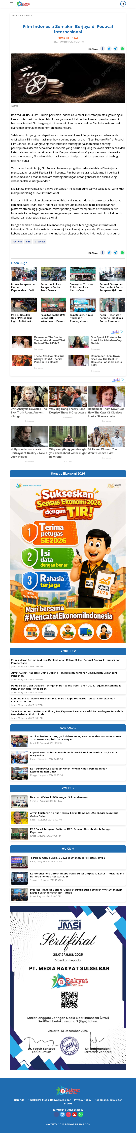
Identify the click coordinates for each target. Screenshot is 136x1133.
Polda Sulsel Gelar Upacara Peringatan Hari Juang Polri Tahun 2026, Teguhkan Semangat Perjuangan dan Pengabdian (66, 687)
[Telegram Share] (115, 48)
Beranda (19, 1099)
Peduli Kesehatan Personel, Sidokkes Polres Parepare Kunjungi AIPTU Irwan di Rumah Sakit (111, 318)
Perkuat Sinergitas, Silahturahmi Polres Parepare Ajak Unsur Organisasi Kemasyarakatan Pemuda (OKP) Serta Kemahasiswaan (112, 287)
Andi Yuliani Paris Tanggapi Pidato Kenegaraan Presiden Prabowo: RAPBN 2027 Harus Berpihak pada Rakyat (75, 738)
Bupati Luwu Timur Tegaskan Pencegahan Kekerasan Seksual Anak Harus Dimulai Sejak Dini (82, 318)
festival (17, 241)
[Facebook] (56, 1115)
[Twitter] (62, 1115)
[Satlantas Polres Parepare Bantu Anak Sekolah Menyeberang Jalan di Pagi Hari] (53, 274)
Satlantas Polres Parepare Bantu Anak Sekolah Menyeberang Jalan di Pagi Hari (53, 287)
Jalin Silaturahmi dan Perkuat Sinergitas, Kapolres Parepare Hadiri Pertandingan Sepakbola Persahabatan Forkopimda (67, 713)
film (28, 241)
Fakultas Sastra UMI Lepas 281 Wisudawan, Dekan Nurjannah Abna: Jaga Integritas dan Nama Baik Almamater (53, 318)
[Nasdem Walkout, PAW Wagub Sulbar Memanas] (19, 801)
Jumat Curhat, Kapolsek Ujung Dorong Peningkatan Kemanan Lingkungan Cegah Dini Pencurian (64, 674)
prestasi (40, 241)
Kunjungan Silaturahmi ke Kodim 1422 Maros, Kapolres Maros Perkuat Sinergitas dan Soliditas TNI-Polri (63, 700)
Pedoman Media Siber (108, 1099)
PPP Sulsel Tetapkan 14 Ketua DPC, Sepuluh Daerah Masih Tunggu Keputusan (70, 831)
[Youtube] (74, 1115)
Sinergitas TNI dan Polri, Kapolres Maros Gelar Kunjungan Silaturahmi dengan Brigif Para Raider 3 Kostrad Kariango (82, 287)
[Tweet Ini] (109, 48)
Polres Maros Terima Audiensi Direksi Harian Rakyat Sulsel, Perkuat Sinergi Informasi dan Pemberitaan (65, 662)
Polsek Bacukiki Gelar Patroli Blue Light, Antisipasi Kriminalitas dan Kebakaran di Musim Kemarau (23, 318)
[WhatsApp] (80, 1115)
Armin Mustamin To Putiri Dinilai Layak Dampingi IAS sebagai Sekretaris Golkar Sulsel (74, 814)
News (75, 37)
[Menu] (12, 4)
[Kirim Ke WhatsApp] (122, 48)
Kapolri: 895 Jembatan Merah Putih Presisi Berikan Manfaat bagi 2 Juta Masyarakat (73, 754)
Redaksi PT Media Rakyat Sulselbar (49, 1099)
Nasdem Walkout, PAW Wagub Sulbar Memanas (59, 797)
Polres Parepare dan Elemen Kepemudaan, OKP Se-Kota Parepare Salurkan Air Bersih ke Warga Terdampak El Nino (23, 287)
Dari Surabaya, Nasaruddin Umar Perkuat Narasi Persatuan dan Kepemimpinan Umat (68, 770)
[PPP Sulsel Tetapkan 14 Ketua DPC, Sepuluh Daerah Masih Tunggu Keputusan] (19, 834)
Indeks (68, 1103)
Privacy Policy (82, 1099)
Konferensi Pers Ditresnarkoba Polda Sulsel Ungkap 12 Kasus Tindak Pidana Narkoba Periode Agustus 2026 (77, 875)
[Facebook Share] (102, 48)
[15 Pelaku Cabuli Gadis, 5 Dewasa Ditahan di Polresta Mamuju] (19, 862)
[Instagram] (68, 1115)
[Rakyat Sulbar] (22, 4)
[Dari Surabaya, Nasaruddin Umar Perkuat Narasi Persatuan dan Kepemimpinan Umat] (19, 773)
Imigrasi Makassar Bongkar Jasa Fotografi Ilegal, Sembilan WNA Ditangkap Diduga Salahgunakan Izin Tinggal (76, 891)
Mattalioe (63, 37)
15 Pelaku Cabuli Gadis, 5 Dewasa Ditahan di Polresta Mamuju (67, 857)
